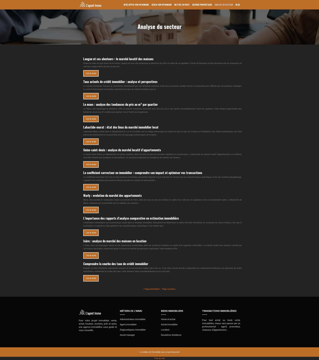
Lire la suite (91, 73)
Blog (238, 4)
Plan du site (159, 358)
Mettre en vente (182, 4)
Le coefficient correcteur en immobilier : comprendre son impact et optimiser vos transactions (142, 172)
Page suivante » (169, 289)
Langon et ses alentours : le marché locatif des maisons (118, 58)
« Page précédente (151, 289)
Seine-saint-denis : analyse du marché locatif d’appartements (122, 150)
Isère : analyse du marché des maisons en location (114, 241)
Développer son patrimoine (136, 4)
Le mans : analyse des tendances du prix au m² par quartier (120, 104)
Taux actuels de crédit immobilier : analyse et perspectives (120, 81)
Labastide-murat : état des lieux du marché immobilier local (120, 127)
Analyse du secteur (224, 4)
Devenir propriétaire (202, 4)
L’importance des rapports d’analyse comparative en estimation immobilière (131, 218)
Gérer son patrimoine (162, 4)
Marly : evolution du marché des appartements (112, 195)
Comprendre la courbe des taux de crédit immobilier (115, 263)
